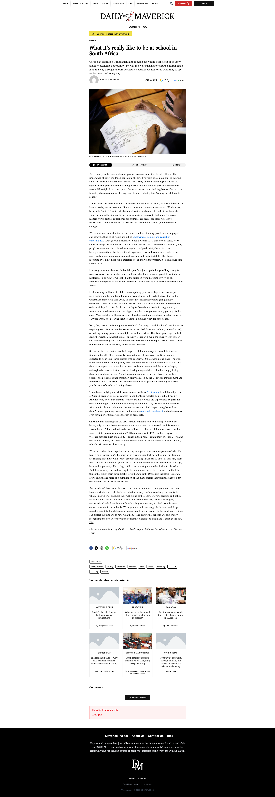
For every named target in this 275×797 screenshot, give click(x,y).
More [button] (155, 3)
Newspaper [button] (142, 3)
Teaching (94, 572)
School (150, 567)
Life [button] (130, 3)
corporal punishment (152, 411)
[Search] (171, 3)
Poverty (110, 567)
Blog (170, 736)
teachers (172, 567)
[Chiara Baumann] (94, 80)
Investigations (80, 3)
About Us (138, 736)
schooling (161, 567)
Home (65, 3)
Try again (97, 714)
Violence (132, 567)
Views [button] (105, 3)
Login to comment (137, 697)
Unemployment (97, 567)
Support (182, 3)
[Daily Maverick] (137, 16)
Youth (141, 567)
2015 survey (153, 392)
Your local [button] (118, 3)
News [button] (95, 3)
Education (121, 567)
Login (204, 3)
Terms (143, 778)
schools (105, 572)
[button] (165, 80)
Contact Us (156, 736)
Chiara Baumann (111, 79)
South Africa (96, 561)
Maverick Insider (116, 736)
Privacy (132, 778)
